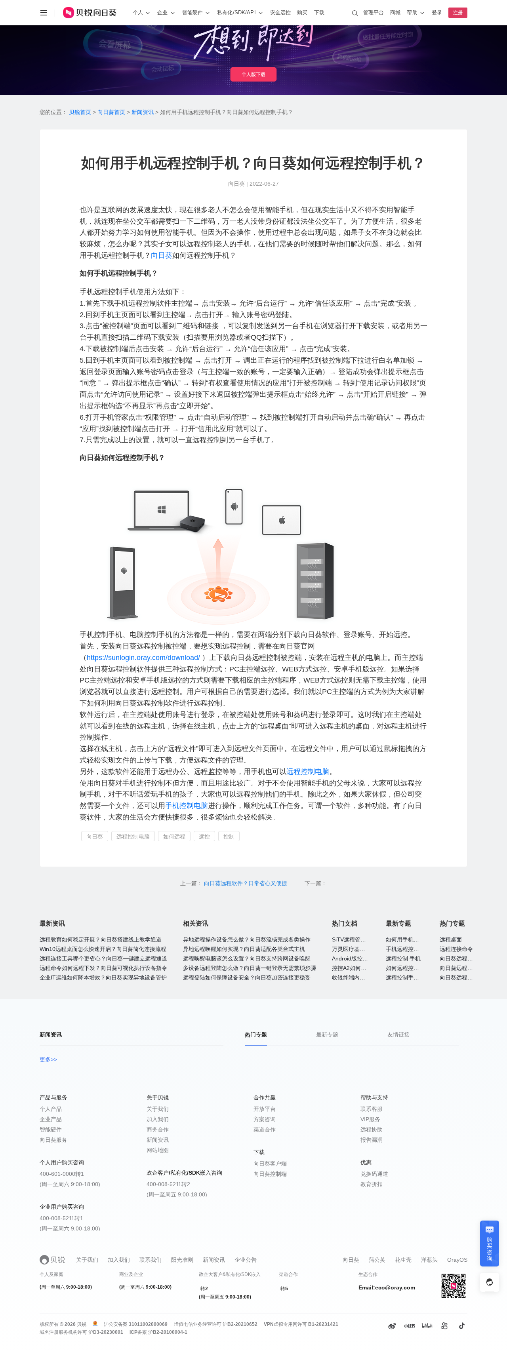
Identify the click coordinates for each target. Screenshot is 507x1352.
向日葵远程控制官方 (465, 977)
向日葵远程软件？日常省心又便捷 (246, 883)
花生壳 (403, 1260)
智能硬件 (51, 1129)
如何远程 (174, 836)
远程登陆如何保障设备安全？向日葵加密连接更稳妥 (247, 977)
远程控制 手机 (403, 958)
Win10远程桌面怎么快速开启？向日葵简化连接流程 (103, 949)
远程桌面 (451, 939)
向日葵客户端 (270, 1163)
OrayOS (457, 1260)
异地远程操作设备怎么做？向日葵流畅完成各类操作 (247, 939)
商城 (395, 12)
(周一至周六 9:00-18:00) (70, 1184)
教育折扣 (371, 1184)
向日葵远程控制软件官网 (470, 958)
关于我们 (158, 1109)
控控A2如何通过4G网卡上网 (367, 968)
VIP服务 (370, 1119)
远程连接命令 (456, 949)
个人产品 (51, 1109)
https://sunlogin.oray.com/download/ (143, 658)
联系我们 (150, 1260)
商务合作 (158, 1129)
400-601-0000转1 (62, 1174)
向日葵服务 (53, 1140)
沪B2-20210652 (240, 1324)
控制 (228, 836)
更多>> (48, 1059)
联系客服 (371, 1109)
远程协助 (371, 1129)
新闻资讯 (143, 112)
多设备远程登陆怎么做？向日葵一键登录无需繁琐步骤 (249, 968)
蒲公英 (377, 1260)
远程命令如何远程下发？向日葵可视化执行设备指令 (103, 968)
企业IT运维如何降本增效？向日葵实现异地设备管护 (103, 977)
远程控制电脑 (307, 772)
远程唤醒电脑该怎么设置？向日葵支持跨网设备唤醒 (247, 958)
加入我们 (158, 1119)
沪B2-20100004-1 (167, 1332)
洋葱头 (429, 1260)
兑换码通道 (374, 1174)
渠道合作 (265, 1129)
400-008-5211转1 (61, 1218)
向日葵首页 (111, 112)
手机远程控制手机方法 (413, 949)
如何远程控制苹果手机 (413, 968)
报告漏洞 (371, 1140)
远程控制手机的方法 (411, 977)
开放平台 (265, 1109)
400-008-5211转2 (168, 1184)
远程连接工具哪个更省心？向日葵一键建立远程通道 (103, 958)
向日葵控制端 (270, 1174)
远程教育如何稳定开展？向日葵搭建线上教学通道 (101, 939)
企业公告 (245, 1260)
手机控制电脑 (186, 806)
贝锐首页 (80, 112)
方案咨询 (265, 1119)
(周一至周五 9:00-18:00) (177, 1194)
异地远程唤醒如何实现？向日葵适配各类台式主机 (244, 949)
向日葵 (161, 255)
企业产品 (51, 1119)
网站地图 (158, 1150)
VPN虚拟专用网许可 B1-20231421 (301, 1324)
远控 (204, 836)
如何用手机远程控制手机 (416, 939)
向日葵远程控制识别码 (467, 968)
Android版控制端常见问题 (364, 958)
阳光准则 (182, 1260)
